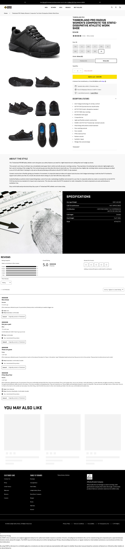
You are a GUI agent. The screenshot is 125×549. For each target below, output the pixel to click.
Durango (32, 479)
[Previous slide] (25, 2)
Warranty (6, 490)
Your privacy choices (63, 475)
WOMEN (53, 7)
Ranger (32, 498)
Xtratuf (32, 509)
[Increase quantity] (81, 71)
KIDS (60, 7)
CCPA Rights (116, 523)
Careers (6, 498)
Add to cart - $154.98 (102, 77)
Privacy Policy (66, 523)
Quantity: (75, 66)
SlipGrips (32, 505)
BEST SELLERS (78, 7)
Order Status (7, 486)
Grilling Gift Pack (72, 2)
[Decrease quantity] (75, 71)
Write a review (90, 36)
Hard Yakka (33, 486)
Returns (6, 494)
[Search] (112, 7)
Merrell (44, 2)
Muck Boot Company (35, 494)
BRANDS (68, 7)
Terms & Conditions (79, 523)
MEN (46, 7)
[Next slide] (100, 2)
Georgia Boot (33, 482)
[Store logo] (10, 7)
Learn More (94, 93)
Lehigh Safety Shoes (35, 490)
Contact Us (7, 479)
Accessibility (91, 523)
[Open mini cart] (120, 7)
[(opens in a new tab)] (34, 41)
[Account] (116, 7)
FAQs (5, 482)
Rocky (31, 502)
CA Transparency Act (103, 523)
